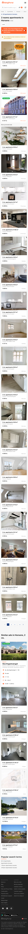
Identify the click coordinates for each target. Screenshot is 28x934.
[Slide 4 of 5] (14, 58)
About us (3, 882)
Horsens (18, 11)
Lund (3, 24)
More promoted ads (6, 124)
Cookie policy (4, 891)
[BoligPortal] (7, 2)
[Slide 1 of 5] (12, 58)
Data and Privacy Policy (6, 889)
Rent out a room (17, 882)
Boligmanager (4, 900)
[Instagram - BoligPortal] (11, 908)
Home (2, 11)
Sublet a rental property (19, 889)
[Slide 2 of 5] (13, 58)
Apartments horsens (6, 863)
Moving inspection (18, 884)
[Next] (23, 624)
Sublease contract (18, 886)
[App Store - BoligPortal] (14, 915)
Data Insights (4, 902)
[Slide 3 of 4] (14, 556)
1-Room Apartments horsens (9, 865)
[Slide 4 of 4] (15, 556)
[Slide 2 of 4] (13, 556)
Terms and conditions (19, 893)
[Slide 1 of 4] (12, 556)
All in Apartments (6, 861)
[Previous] (5, 624)
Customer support (18, 891)
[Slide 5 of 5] (15, 58)
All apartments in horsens (10, 14)
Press (2, 886)
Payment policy (4, 893)
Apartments (10, 11)
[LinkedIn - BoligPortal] (7, 908)
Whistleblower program (6, 895)
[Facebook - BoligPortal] (3, 908)
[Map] (25, 7)
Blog (2, 884)
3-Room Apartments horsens (9, 867)
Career (2, 898)
